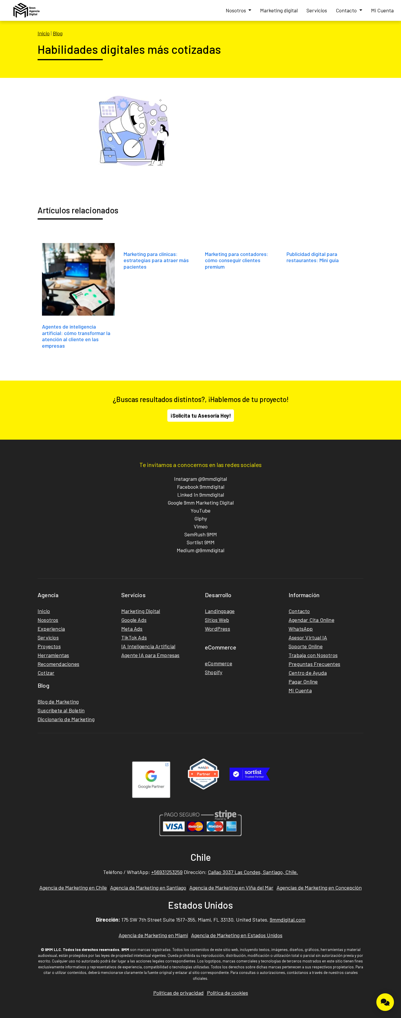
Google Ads (133, 620)
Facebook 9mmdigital (200, 486)
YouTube (200, 510)
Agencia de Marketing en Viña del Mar (231, 887)
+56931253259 (167, 872)
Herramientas (53, 655)
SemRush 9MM (200, 534)
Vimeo (201, 526)
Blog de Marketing (58, 701)
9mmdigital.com (287, 919)
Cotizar (46, 672)
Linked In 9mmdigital (200, 494)
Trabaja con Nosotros (313, 655)
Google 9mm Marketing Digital (201, 502)
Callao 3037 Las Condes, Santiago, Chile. (253, 872)
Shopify (213, 672)
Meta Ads (132, 628)
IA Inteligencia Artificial (148, 646)
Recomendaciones (58, 664)
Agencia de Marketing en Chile (73, 887)
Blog (58, 33)
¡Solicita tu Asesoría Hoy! (200, 415)
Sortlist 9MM (201, 542)
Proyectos (49, 646)
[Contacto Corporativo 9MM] (385, 1002)
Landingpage (220, 611)
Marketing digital (279, 10)
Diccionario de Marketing (66, 719)
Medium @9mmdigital (200, 550)
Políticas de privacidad (178, 992)
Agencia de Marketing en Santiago (148, 887)
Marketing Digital (140, 611)
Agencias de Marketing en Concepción (319, 887)
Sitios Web (217, 620)
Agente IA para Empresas (150, 655)
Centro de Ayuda (308, 672)
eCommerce (218, 663)
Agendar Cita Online (311, 620)
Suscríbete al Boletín (61, 710)
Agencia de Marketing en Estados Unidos (236, 935)
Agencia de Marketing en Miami (153, 935)
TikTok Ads (134, 637)
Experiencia (51, 628)
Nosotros (236, 10)
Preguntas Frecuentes (314, 664)
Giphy (200, 518)
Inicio (44, 33)
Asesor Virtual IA (308, 637)
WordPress (217, 628)
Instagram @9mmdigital (200, 478)
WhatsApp (301, 628)
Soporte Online (306, 646)
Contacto (347, 10)
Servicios (316, 10)
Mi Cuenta (382, 10)
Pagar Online (303, 681)
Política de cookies (227, 992)
